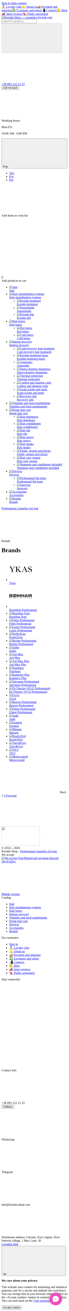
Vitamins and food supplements (28, 406)
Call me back (10, 87)
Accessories (16, 495)
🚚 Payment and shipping (25, 955)
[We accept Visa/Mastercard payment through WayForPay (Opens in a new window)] (34, 861)
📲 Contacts (49, 10)
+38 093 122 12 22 (13, 84)
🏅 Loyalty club (11, 6)
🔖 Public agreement (35, 14)
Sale (11, 290)
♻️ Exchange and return (27, 10)
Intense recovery (19, 345)
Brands (13, 502)
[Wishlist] (34, 199)
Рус (11, 176)
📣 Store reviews (12, 14)
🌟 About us (29, 6)
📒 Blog (62, 10)
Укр (11, 173)
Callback (8, 1106)
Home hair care (18, 413)
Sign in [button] (13, 944)
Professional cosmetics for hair (38, 851)
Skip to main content (14, 3)
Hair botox (15, 324)
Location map (10, 1244)
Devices (14, 474)
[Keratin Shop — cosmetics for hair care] (21, 844)
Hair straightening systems (25, 297)
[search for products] (32, 38)
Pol (11, 179)
